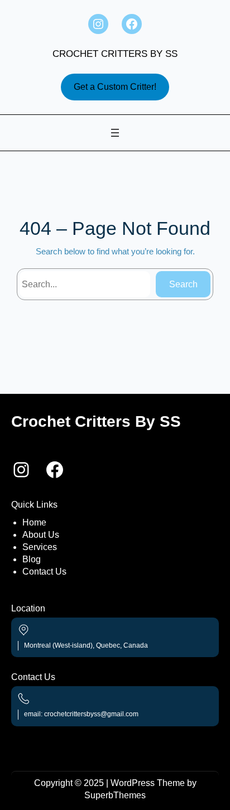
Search (183, 284)
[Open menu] (115, 132)
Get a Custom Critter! (115, 86)
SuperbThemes (115, 795)
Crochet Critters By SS (115, 54)
